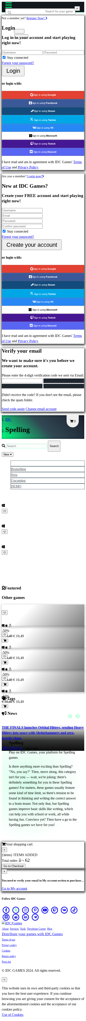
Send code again (13, 409)
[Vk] (64, 910)
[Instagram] (25, 910)
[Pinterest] (35, 910)
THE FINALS (12, 748)
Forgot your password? (18, 63)
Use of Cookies (12, 1015)
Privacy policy (9, 945)
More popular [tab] (20, 463)
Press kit (6, 961)
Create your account (31, 245)
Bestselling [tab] (18, 469)
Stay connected (17, 57)
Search (54, 446)
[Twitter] (15, 910)
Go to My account (14, 888)
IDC (8, 419)
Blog (49, 928)
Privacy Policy (28, 167)
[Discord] (6, 917)
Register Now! (35, 18)
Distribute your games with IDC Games (32, 934)
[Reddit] (15, 917)
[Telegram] (35, 917)
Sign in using (44, 95)
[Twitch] (54, 910)
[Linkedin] (25, 917)
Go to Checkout (14, 866)
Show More (11, 557)
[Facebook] (6, 910)
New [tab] (14, 475)
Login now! (34, 176)
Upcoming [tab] (18, 480)
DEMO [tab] (16, 486)
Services (14, 928)
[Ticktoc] (74, 910)
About (5, 928)
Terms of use (8, 939)
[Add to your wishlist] (4, 511)
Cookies (6, 950)
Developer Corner (36, 928)
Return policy (9, 956)
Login (13, 71)
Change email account (41, 409)
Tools (23, 928)
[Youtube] (45, 910)
